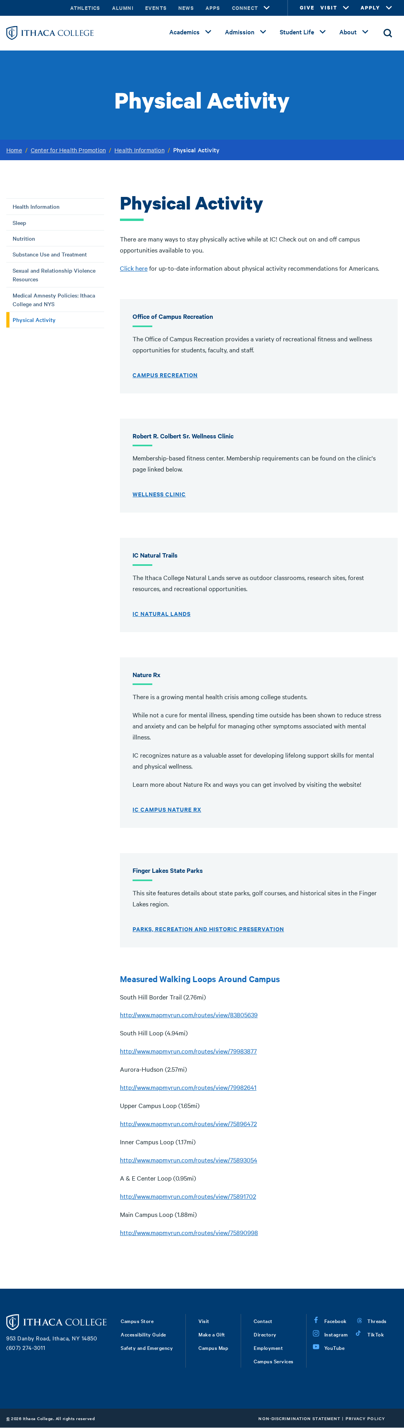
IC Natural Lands (162, 613)
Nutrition (24, 238)
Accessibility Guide (143, 1334)
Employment (268, 1347)
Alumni (122, 7)
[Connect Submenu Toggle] (266, 8)
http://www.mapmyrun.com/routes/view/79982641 (188, 1087)
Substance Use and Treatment (50, 254)
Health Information (139, 150)
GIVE (307, 7)
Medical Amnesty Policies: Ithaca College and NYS (54, 299)
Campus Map (213, 1347)
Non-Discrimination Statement (299, 1418)
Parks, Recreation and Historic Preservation (208, 929)
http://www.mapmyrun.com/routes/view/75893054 (188, 1159)
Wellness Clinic (159, 494)
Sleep (19, 222)
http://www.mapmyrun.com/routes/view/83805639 (189, 1014)
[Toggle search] (388, 33)
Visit (203, 1320)
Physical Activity (34, 320)
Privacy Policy (365, 1418)
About (348, 31)
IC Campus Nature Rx (167, 809)
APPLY (370, 7)
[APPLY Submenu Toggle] (389, 8)
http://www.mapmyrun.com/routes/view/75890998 (189, 1232)
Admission (239, 31)
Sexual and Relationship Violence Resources (54, 274)
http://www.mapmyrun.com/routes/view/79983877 (188, 1050)
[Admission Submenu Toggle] (263, 32)
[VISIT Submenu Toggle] (346, 8)
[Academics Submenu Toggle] (208, 32)
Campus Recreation (165, 375)
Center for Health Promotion (68, 150)
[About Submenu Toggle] (365, 32)
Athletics (85, 7)
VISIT (328, 7)
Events (155, 7)
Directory (265, 1334)
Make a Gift (211, 1334)
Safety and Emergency (147, 1347)
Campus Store (137, 1320)
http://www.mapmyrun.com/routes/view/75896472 (188, 1123)
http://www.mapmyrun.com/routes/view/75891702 (188, 1196)
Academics (184, 31)
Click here (134, 268)
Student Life (297, 31)
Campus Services (274, 1360)
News (186, 7)
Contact (263, 1320)
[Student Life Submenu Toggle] (322, 32)
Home (14, 150)
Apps (213, 7)
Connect (245, 7)
